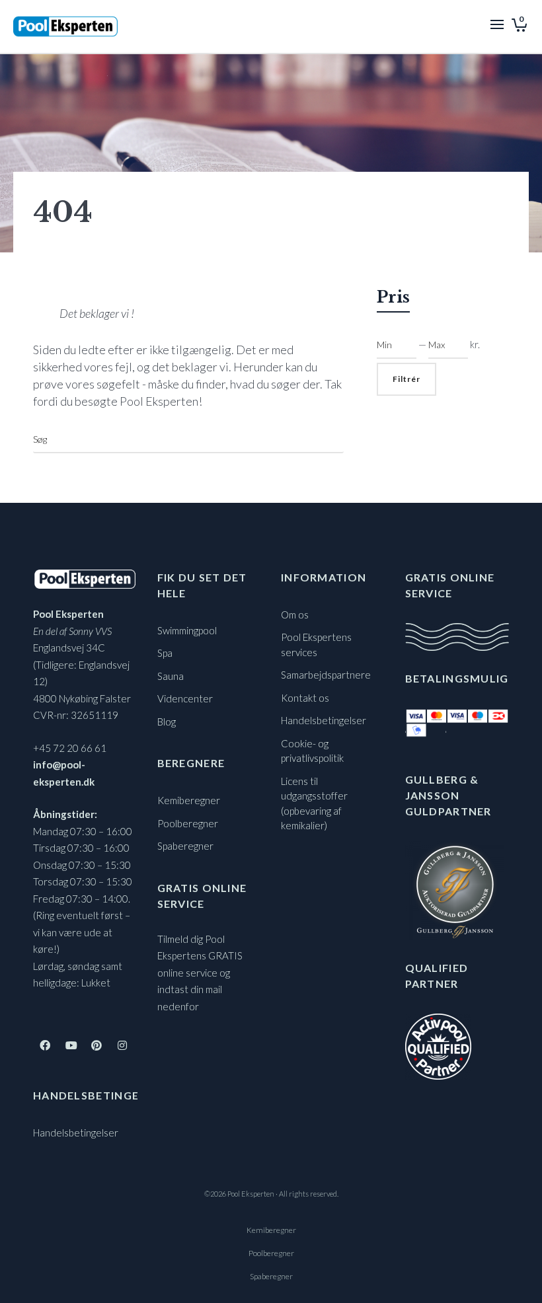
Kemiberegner (188, 800)
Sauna (170, 676)
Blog (166, 721)
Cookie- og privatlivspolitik (312, 750)
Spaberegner (185, 846)
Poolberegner (187, 823)
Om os (295, 614)
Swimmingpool (187, 630)
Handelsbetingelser (75, 1132)
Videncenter (185, 698)
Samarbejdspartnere (326, 675)
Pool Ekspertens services (316, 644)
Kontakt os (305, 698)
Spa (165, 653)
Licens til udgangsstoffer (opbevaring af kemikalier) (314, 803)
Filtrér (406, 379)
